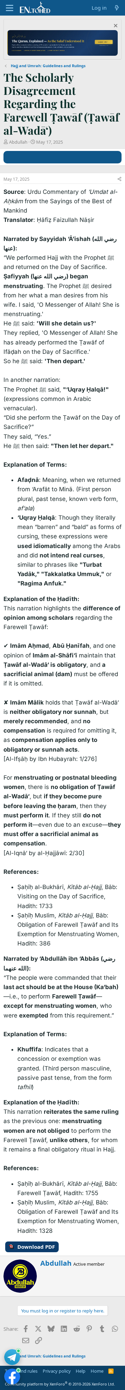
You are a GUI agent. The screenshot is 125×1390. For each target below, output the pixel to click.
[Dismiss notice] (115, 26)
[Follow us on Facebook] (12, 1376)
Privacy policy (57, 1371)
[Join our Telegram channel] (12, 1357)
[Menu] (9, 8)
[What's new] (117, 7)
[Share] (119, 179)
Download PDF (36, 1246)
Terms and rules (21, 1371)
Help (80, 1371)
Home (97, 1371)
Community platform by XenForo (60, 1384)
